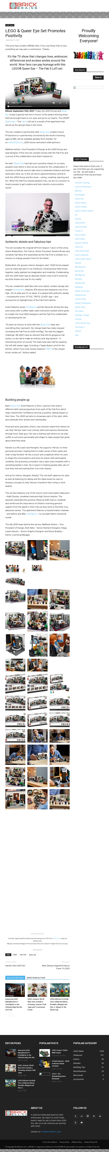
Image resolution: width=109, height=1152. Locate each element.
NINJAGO (79, 287)
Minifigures (80, 275)
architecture (18, 289)
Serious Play (80, 299)
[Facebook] (75, 1116)
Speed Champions (83, 303)
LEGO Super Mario (83, 259)
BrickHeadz (80, 194)
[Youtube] (81, 1123)
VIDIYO (78, 331)
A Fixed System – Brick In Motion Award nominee (60, 1063)
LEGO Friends (81, 227)
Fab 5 (24, 121)
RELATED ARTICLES (15, 978)
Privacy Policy (64, 1142)
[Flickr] (81, 1116)
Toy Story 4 (80, 327)
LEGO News (10, 25)
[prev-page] (7, 1015)
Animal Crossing (82, 182)
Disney (78, 218)
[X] (75, 1123)
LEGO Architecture (83, 186)
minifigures (31, 307)
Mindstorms (80, 267)
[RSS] (100, 1116)
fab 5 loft (23, 955)
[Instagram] (88, 1116)
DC (76, 214)
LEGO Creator (81, 206)
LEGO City (79, 198)
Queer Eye (10, 121)
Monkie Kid (80, 283)
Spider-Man (80, 307)
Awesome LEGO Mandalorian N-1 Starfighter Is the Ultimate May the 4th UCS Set (13, 1004)
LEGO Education (82, 251)
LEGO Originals (81, 255)
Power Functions (82, 291)
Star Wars (79, 311)
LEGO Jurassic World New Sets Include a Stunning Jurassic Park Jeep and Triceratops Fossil (37, 1004)
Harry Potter (80, 235)
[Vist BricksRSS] (81, 354)
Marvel (78, 263)
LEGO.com (56, 938)
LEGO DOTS (80, 222)
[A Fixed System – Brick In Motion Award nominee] (44, 1063)
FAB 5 (48, 349)
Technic (78, 319)
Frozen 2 (79, 231)
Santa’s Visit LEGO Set (15, 965)
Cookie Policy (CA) (90, 1142)
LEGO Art (79, 247)
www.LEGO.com (15, 142)
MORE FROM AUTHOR (36, 978)
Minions (78, 279)
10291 (15, 955)
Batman (78, 190)
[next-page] (11, 1015)
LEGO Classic (80, 202)
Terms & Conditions (50, 1142)
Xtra (77, 335)
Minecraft (79, 271)
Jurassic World (81, 243)
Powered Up (80, 295)
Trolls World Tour (82, 323)
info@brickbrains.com (51, 1131)
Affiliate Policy (77, 1142)
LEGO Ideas (80, 239)
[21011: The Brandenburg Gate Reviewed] (44, 1076)
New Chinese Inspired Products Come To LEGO (56, 967)
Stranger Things (82, 315)
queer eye (32, 955)
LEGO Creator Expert (84, 210)
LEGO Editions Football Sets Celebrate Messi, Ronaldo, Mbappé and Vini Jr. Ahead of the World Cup (59, 1004)
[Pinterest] (94, 1116)
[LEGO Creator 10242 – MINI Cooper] (44, 1053)
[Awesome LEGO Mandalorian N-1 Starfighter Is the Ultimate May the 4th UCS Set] (15, 990)
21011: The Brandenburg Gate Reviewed (59, 1076)
